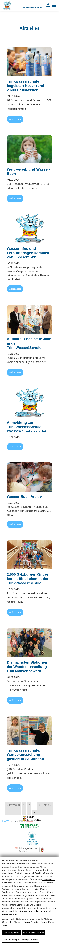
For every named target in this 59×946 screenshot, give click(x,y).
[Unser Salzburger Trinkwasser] (32, 838)
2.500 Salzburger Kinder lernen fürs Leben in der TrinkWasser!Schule (27, 578)
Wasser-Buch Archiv (24, 497)
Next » (48, 804)
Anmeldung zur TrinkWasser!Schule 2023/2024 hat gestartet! (27, 426)
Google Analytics (31, 922)
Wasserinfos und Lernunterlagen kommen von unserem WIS (28, 252)
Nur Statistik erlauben (33, 932)
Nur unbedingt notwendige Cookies (21, 939)
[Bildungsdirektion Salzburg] (29, 826)
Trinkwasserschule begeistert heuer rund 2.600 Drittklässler (25, 85)
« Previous (13, 804)
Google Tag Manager (12, 922)
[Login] (48, 5)
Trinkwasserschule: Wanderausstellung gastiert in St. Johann (25, 754)
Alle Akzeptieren (11, 932)
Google (39, 919)
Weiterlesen (15, 119)
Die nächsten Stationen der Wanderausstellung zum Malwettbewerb (27, 666)
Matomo (48, 919)
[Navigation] (54, 5)
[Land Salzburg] (32, 819)
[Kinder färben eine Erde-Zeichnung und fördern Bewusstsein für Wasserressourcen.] (29, 476)
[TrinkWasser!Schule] (11, 5)
